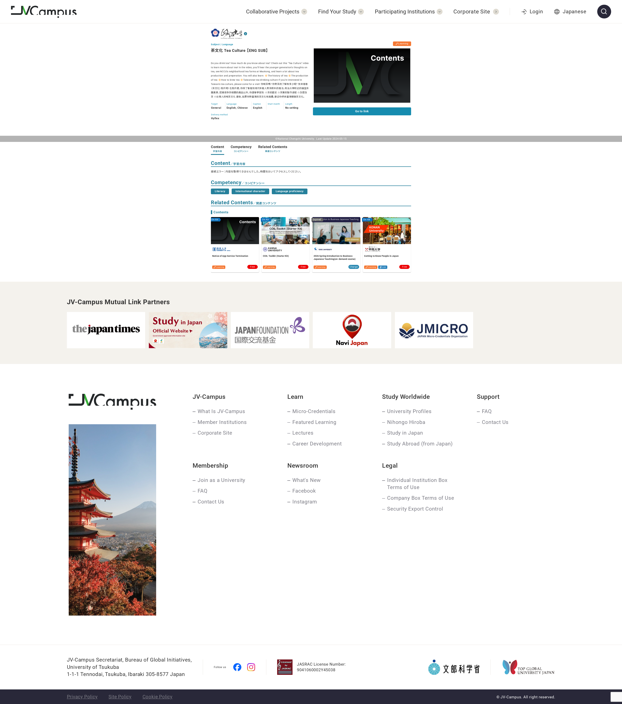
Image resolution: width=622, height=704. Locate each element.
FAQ (487, 411)
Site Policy (120, 696)
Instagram (304, 502)
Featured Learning (314, 422)
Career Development (317, 444)
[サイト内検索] (604, 12)
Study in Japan (405, 433)
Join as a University (221, 480)
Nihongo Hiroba (406, 422)
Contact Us (495, 422)
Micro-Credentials (314, 411)
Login (536, 12)
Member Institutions (222, 422)
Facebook (304, 491)
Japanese (574, 12)
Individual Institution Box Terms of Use (417, 483)
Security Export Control (415, 509)
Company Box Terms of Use (420, 498)
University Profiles (409, 411)
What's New (306, 480)
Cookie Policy (158, 696)
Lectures (302, 433)
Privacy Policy (82, 696)
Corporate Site (215, 433)
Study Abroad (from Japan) (420, 444)
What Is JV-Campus (221, 411)
